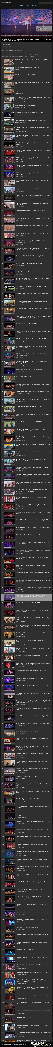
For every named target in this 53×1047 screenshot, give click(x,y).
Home (21, 5)
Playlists (34, 5)
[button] (26, 23)
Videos (27, 5)
